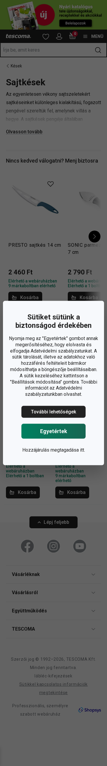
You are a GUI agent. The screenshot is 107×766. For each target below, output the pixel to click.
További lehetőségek (53, 412)
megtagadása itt (67, 450)
